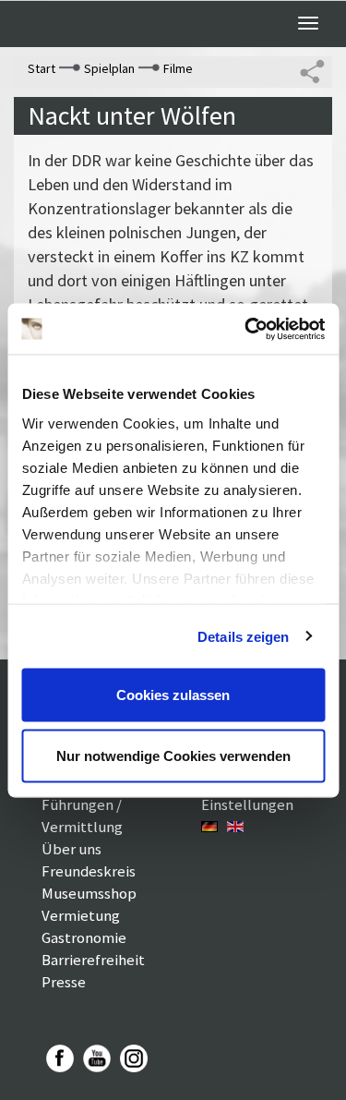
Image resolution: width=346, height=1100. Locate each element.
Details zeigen (243, 636)
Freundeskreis (89, 871)
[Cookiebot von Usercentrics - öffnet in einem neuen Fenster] (246, 329)
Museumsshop (89, 893)
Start (41, 68)
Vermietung (81, 915)
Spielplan (109, 68)
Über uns (71, 849)
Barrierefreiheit (93, 959)
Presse (64, 982)
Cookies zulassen (173, 695)
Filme (178, 68)
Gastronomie (84, 937)
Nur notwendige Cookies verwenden (173, 755)
